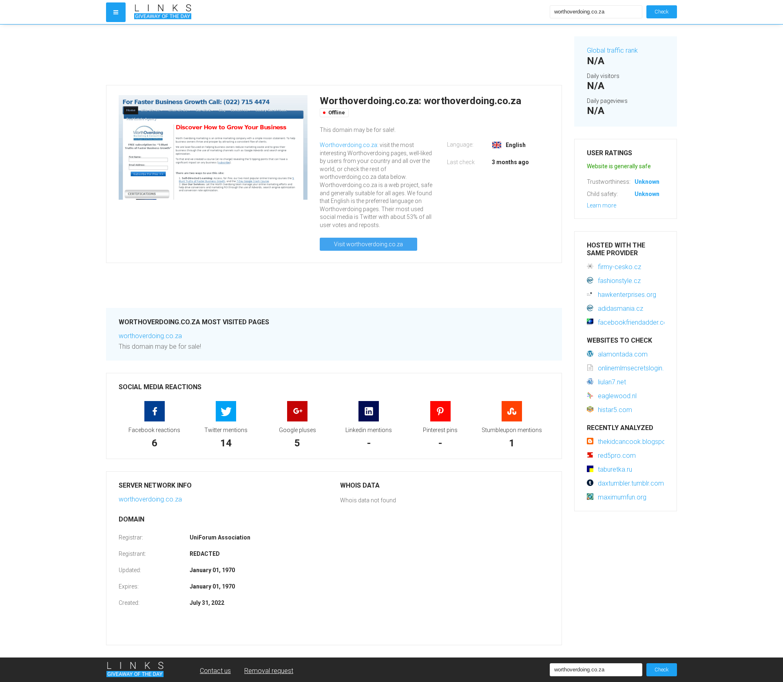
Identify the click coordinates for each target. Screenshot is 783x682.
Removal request (268, 671)
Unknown (647, 181)
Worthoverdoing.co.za (348, 145)
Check (662, 12)
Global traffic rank (612, 50)
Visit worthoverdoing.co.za (368, 244)
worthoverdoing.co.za (150, 336)
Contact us (215, 671)
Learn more (601, 205)
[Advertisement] (334, 54)
